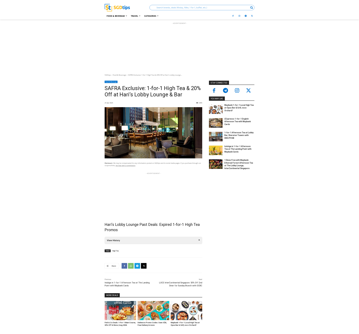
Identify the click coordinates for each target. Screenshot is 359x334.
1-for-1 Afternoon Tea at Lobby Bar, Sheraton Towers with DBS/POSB (239, 135)
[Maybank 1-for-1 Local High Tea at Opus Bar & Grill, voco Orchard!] (186, 310)
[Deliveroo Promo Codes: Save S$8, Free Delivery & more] (153, 310)
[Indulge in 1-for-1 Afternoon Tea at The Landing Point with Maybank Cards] (216, 150)
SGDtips (108, 75)
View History (113, 240)
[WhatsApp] (131, 266)
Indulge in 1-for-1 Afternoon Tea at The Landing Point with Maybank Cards (237, 149)
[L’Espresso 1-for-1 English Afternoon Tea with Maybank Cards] (216, 123)
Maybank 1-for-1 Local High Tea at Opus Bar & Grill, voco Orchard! (239, 108)
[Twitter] (248, 91)
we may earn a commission (125, 165)
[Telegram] (245, 15)
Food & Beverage (119, 75)
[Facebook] (233, 15)
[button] (202, 7)
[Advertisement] (179, 47)
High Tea (115, 251)
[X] (251, 15)
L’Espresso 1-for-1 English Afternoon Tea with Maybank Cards (237, 121)
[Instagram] (239, 15)
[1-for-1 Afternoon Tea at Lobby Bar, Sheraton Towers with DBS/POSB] (216, 136)
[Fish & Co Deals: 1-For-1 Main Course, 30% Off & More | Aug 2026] (120, 310)
